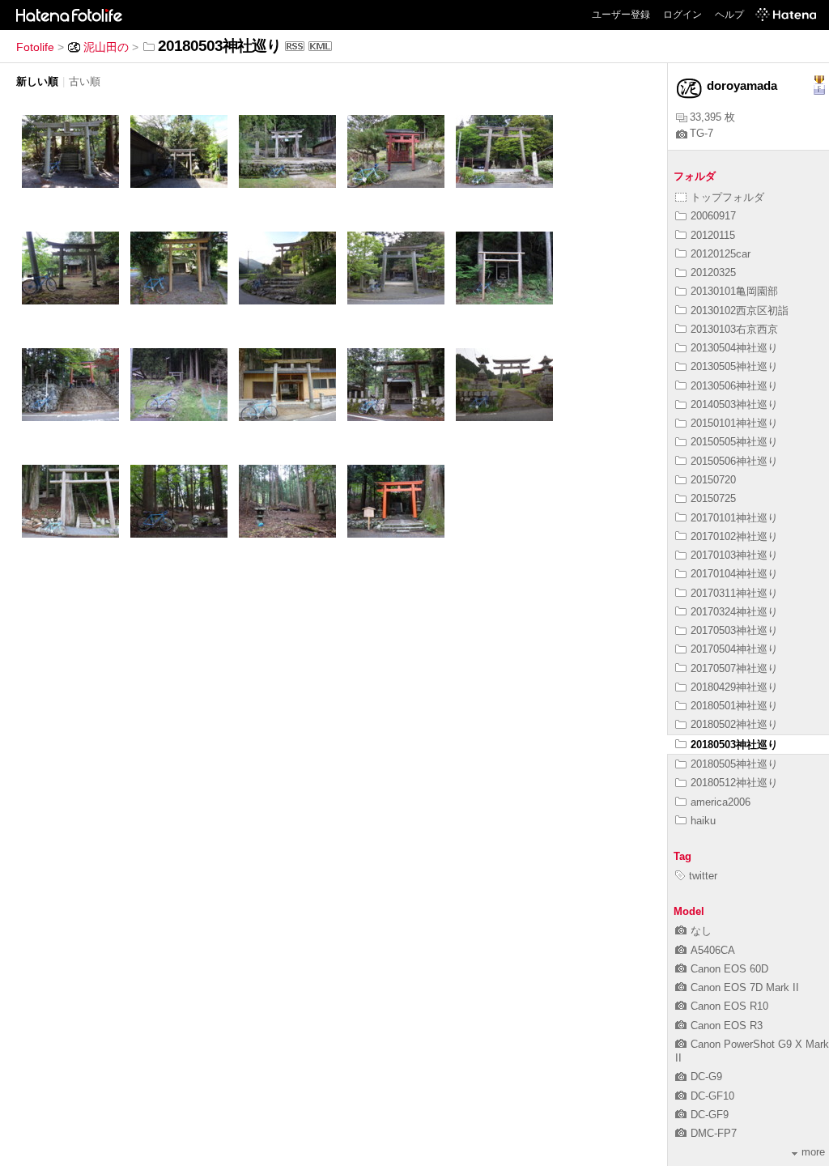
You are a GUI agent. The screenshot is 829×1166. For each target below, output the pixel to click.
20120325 (713, 272)
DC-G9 (706, 1076)
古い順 (84, 81)
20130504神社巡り (734, 348)
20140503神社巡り (734, 404)
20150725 (713, 498)
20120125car (720, 254)
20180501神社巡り (734, 706)
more (813, 1152)
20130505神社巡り (734, 366)
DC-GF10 (712, 1096)
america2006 (720, 802)
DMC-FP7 (714, 1133)
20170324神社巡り (734, 612)
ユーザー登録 (621, 14)
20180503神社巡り (734, 744)
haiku (703, 821)
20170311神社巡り (734, 593)
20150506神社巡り (734, 461)
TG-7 (701, 133)
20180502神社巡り (734, 724)
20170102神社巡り (734, 536)
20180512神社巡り (734, 783)
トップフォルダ (727, 197)
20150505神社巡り (734, 442)
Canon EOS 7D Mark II (745, 987)
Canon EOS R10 (729, 1006)
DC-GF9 (710, 1115)
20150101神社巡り (734, 423)
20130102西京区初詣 (740, 310)
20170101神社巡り (734, 518)
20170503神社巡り (734, 630)
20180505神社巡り (734, 764)
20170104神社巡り (734, 574)
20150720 (713, 480)
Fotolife (35, 46)
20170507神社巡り (734, 668)
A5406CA (713, 950)
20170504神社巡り (734, 649)
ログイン (682, 14)
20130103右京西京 (734, 329)
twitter (703, 876)
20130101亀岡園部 (734, 291)
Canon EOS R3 (727, 1025)
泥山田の (106, 46)
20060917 (713, 216)
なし (701, 931)
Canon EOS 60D (729, 969)
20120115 (713, 235)
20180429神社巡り (734, 687)
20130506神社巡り (734, 386)
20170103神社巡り (734, 555)
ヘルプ (729, 14)
